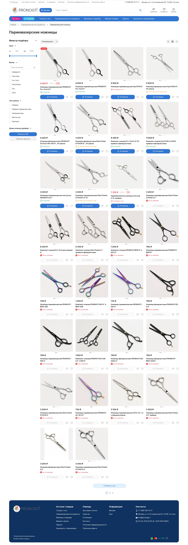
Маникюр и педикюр (92, 19)
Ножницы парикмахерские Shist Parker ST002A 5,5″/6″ (91, 196)
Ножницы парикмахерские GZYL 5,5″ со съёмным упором (127, 414)
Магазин (112, 510)
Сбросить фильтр (23, 139)
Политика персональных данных (24, 536)
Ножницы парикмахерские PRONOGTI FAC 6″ (126, 305)
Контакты (61, 2)
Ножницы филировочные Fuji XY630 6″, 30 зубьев (162, 88)
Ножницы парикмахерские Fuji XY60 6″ (127, 86)
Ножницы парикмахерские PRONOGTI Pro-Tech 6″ (91, 88)
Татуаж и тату (45, 19)
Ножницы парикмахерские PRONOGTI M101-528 (55, 305)
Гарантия (41, 2)
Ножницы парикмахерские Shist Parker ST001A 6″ (56, 414)
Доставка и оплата (29, 2)
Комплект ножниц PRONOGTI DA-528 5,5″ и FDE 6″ (90, 360)
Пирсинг (126, 19)
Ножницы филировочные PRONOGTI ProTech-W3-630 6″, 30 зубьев (54, 142)
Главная (13, 25)
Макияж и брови (111, 19)
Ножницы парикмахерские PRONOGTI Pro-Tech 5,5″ (55, 88)
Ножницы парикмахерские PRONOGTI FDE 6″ (55, 360)
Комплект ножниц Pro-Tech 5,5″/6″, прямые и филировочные (125, 142)
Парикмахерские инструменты (67, 19)
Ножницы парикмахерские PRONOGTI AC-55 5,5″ (91, 414)
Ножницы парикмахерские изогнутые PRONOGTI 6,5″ (55, 196)
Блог (111, 514)
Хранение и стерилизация (143, 19)
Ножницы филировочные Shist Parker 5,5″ (55, 468)
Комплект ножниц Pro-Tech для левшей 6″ (56, 251)
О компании (51, 2)
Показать (21, 134)
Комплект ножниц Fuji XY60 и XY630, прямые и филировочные (161, 142)
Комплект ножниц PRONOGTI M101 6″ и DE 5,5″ (126, 251)
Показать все (109, 486)
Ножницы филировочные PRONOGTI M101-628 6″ (160, 360)
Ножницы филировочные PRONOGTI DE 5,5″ (162, 305)
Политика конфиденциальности (78, 2)
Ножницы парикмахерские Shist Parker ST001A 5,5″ (162, 196)
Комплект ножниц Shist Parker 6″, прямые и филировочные (89, 251)
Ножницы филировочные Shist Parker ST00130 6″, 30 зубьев (91, 142)
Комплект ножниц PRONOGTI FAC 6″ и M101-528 (91, 305)
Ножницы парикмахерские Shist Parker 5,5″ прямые (162, 414)
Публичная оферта (98, 2)
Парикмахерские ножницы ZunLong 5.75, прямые (125, 197)
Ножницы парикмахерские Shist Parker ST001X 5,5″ (91, 468)
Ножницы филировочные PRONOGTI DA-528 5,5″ (127, 360)
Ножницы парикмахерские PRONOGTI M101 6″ (161, 251)
